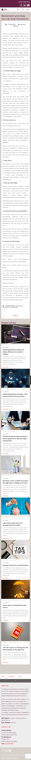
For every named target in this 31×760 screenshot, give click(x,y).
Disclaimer (15, 758)
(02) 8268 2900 (25, 2)
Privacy (3, 758)
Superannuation (20, 518)
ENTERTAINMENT (10, 306)
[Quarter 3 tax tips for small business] (15, 559)
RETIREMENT (14, 307)
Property (10, 475)
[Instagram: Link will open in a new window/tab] (28, 5)
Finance (10, 344)
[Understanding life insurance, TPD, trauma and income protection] (15, 389)
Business (5, 431)
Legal (14, 431)
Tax (18, 344)
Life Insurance (11, 389)
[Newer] (27, 316)
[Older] (4, 316)
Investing (14, 344)
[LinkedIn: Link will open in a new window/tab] (24, 5)
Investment (11, 600)
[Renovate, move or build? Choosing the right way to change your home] (15, 476)
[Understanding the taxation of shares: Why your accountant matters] (15, 346)
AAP (3, 518)
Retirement (12, 518)
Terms (23, 755)
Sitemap (9, 758)
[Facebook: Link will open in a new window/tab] (21, 5)
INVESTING (6, 307)
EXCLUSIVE (19, 306)
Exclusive (5, 344)
